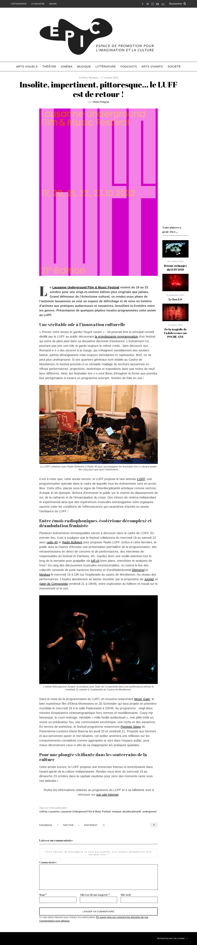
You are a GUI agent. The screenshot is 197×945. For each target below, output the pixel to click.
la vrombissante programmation (116, 336)
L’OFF (141, 479)
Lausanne (53, 811)
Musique (93, 77)
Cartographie (19, 4)
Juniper (149, 579)
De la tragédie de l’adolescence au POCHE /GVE (175, 333)
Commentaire (48, 862)
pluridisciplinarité (132, 811)
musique (116, 811)
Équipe (53, 4)
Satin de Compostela (53, 583)
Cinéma (83, 77)
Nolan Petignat (101, 102)
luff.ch (95, 560)
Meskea (44, 574)
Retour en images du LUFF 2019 (175, 267)
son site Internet (107, 794)
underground (149, 811)
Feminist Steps (131, 726)
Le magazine (38, 4)
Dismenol (138, 570)
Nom (43, 894)
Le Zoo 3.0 (175, 299)
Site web (126, 894)
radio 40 (52, 542)
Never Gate (142, 699)
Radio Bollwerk (72, 542)
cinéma (43, 811)
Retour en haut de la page (171, 938)
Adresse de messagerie (95, 894)
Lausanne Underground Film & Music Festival (85, 287)
